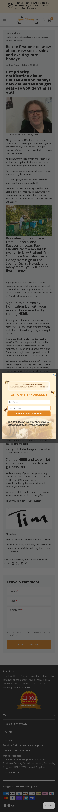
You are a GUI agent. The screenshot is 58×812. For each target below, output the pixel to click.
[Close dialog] (54, 375)
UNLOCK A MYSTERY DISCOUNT (29, 413)
